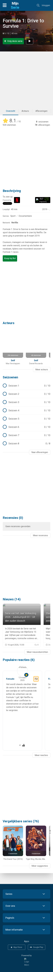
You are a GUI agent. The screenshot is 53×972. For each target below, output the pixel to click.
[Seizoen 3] (26, 402)
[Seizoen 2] (26, 394)
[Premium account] (26, 675)
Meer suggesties (40, 866)
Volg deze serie (14, 41)
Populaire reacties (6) (19, 660)
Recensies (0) (13, 518)
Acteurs (25, 111)
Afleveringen (41, 111)
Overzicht (10, 111)
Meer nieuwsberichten (37, 652)
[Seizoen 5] (26, 419)
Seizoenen (10, 377)
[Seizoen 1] (26, 386)
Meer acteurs (41, 369)
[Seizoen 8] (26, 443)
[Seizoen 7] (26, 435)
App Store (17, 947)
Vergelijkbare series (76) (21, 821)
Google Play (38, 947)
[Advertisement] (26, 79)
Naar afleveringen (39, 452)
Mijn (15, 5)
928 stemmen (9, 125)
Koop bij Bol (10, 258)
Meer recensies (40, 535)
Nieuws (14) (12, 599)
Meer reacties (41, 755)
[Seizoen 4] (26, 410)
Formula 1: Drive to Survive (23, 23)
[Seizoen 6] (26, 427)
